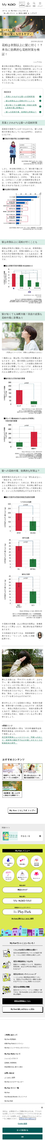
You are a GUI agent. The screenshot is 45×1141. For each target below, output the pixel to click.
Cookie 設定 (22, 1124)
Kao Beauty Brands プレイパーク (15, 1096)
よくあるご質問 (9, 1077)
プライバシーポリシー (27, 1119)
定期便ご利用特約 (10, 1063)
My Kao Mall (8, 1101)
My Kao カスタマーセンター (14, 1082)
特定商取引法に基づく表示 (13, 1067)
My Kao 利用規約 (10, 1039)
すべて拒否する (22, 1130)
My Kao (7, 1092)
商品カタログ (22, 890)
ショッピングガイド (11, 1058)
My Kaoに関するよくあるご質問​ (23, 918)
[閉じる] (42, 1107)
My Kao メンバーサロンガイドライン (17, 1048)
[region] (22, 1122)
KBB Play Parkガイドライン (13, 1043)
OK (22, 1137)
